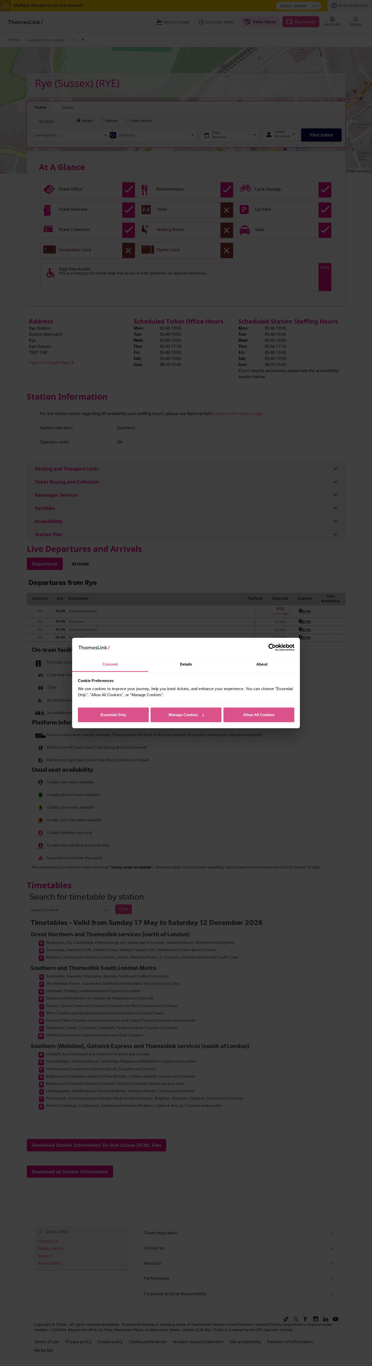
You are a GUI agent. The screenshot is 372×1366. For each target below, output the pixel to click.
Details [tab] (186, 664)
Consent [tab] (110, 664)
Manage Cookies (183, 715)
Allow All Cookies (258, 715)
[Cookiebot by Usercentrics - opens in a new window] (272, 647)
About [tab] (261, 664)
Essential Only (113, 715)
